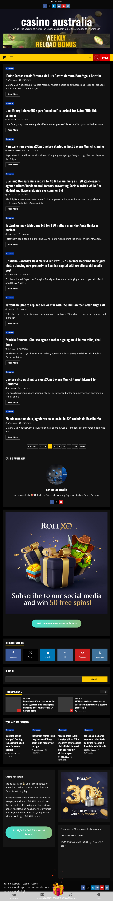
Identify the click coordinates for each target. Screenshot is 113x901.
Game (34, 883)
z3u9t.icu (11, 309)
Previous (32, 446)
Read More (14, 95)
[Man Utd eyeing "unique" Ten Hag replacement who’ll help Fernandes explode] (17, 730)
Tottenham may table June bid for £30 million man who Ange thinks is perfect (52, 227)
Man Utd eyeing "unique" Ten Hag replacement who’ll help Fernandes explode (15, 742)
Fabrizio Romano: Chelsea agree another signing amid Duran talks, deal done (53, 342)
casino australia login (15, 891)
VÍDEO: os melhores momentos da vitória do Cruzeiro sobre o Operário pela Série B (13, 704)
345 (75, 446)
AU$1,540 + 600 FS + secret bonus (56, 623)
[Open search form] (90, 57)
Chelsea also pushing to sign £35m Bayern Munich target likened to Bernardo (51, 381)
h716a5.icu (12, 119)
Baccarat (10, 68)
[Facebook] (52, 502)
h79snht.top (13, 80)
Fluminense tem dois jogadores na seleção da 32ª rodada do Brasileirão (53, 418)
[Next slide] (105, 691)
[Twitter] (56, 502)
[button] (4, 57)
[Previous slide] (102, 691)
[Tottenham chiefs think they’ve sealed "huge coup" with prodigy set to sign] (43, 730)
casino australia (56, 21)
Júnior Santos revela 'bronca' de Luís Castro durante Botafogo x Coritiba (54, 75)
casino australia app (14, 887)
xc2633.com (12, 234)
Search (10, 671)
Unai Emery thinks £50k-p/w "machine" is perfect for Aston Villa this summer (51, 113)
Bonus (105, 57)
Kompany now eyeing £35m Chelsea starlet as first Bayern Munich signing (55, 146)
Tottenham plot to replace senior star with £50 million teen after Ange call (55, 304)
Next (82, 446)
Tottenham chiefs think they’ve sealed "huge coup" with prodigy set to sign (43, 741)
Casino (25, 883)
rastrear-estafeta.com (16, 150)
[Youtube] (61, 502)
